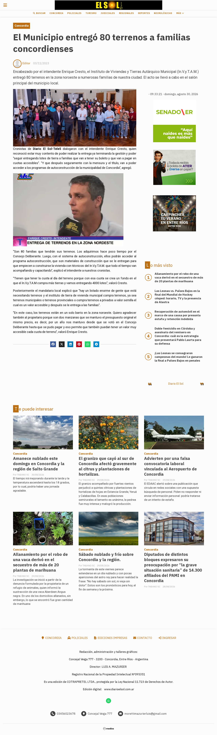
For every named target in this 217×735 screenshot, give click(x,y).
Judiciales (108, 13)
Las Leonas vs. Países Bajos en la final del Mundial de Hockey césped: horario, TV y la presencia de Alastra (178, 296)
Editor (26, 63)
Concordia (56, 13)
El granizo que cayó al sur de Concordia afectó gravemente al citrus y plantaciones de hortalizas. (107, 466)
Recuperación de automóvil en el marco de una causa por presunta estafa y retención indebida (178, 315)
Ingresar (169, 638)
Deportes (144, 13)
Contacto (144, 638)
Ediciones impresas (112, 638)
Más (179, 13)
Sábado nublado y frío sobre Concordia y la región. (106, 557)
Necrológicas (163, 13)
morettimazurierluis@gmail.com (145, 714)
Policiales (74, 13)
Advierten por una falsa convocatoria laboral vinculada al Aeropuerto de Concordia (170, 466)
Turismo (91, 13)
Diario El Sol (175, 383)
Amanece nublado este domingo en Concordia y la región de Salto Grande (38, 464)
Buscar (40, 13)
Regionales (126, 13)
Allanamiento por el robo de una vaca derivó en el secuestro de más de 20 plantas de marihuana (40, 562)
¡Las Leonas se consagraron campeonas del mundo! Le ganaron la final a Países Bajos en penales (178, 356)
